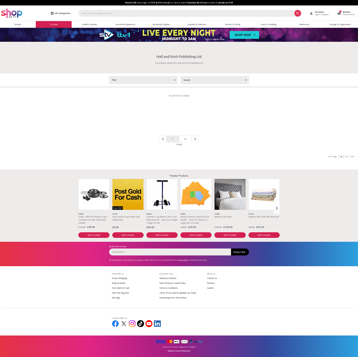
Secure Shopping (119, 278)
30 (341, 156)
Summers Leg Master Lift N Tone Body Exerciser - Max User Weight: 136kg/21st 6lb (162, 219)
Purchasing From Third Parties (173, 297)
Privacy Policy (183, 260)
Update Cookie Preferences (179, 351)
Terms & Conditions (168, 288)
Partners (211, 283)
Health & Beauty (89, 24)
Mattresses (304, 24)
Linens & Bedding (268, 24)
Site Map (116, 297)
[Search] (297, 13)
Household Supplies (161, 24)
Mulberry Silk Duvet (223, 216)
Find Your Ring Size (120, 292)
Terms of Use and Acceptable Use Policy (177, 292)
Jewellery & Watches (197, 24)
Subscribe (239, 252)
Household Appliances (125, 24)
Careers (210, 288)
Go (185, 139)
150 (352, 156)
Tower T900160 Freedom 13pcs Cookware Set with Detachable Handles (92, 219)
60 (346, 156)
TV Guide (54, 24)
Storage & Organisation (340, 24)
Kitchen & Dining (232, 24)
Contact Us (212, 278)
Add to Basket (94, 235)
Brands (18, 24)
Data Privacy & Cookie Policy (172, 283)
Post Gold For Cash (120, 288)
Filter (114, 80)
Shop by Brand (118, 283)
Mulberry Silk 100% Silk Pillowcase (264, 216)
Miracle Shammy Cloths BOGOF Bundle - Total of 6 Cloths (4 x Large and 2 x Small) (194, 219)
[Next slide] (277, 208)
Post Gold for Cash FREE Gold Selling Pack (125, 218)
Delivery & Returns (167, 278)
